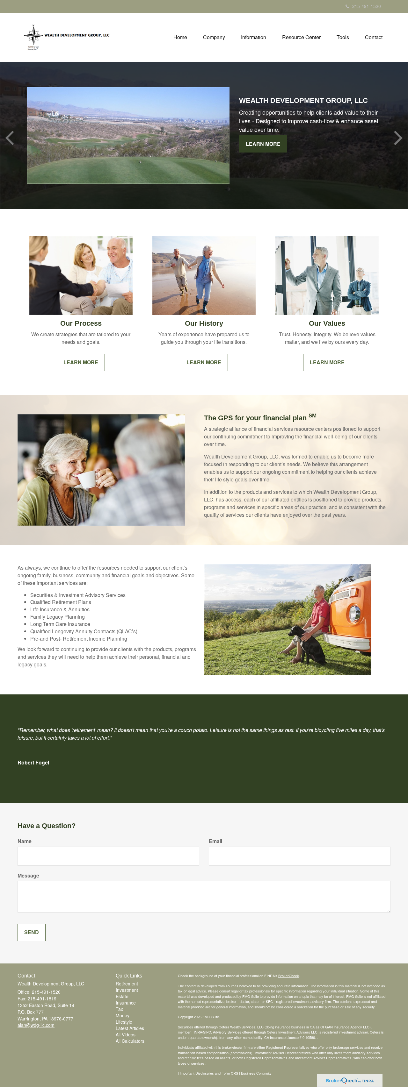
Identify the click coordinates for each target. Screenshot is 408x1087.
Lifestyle (124, 1022)
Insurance (126, 1002)
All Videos (125, 1034)
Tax (119, 1009)
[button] (214, 37)
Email (215, 841)
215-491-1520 (366, 6)
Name (25, 841)
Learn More (263, 143)
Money (122, 1015)
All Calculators (130, 1041)
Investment (127, 990)
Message (28, 875)
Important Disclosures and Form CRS (209, 1073)
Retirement (127, 983)
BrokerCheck (288, 975)
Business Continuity (256, 1073)
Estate (122, 996)
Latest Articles (130, 1028)
